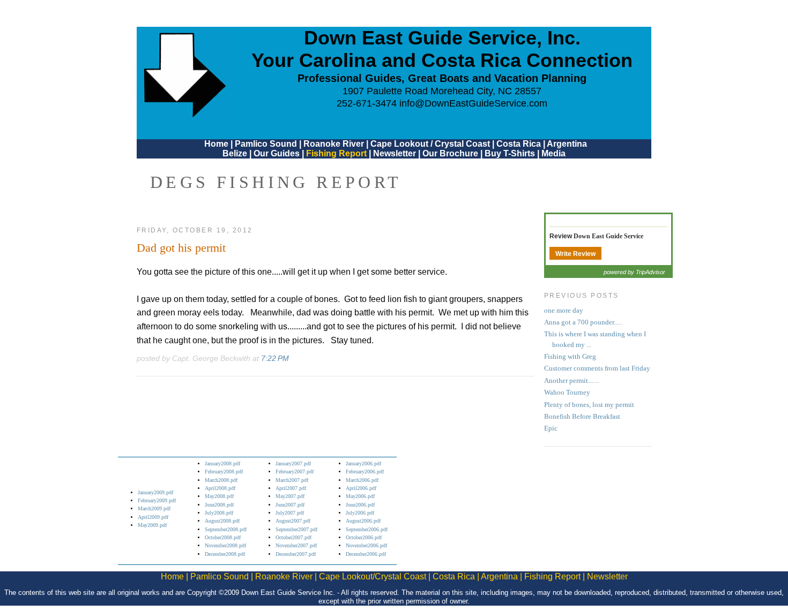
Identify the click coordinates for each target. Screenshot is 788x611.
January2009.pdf (155, 492)
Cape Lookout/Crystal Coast (372, 576)
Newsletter (394, 153)
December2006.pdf (366, 554)
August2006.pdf (363, 521)
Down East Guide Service (608, 236)
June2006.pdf (360, 505)
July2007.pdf (290, 513)
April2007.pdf (291, 488)
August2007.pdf (293, 521)
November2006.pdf (366, 545)
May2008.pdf (219, 496)
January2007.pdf (293, 463)
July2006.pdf (360, 513)
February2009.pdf (157, 500)
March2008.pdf (221, 480)
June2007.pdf (290, 505)
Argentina (567, 143)
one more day (563, 310)
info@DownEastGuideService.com (473, 103)
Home (216, 143)
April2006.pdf (361, 488)
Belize (234, 153)
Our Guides (277, 153)
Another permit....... (571, 380)
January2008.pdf (222, 463)
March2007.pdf (292, 480)
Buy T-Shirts (510, 153)
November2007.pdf (296, 545)
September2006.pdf (367, 529)
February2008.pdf (224, 471)
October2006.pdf (364, 537)
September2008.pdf (226, 529)
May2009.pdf (152, 525)
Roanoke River (333, 143)
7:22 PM (275, 358)
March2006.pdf (362, 480)
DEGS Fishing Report (276, 182)
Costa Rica (518, 143)
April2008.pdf (220, 488)
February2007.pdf (295, 471)
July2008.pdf (219, 513)
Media (553, 153)
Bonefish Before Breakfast (582, 416)
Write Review (575, 254)
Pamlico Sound (266, 143)
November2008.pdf (225, 545)
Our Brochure (450, 153)
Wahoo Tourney (567, 392)
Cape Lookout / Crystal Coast (430, 143)
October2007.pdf (293, 537)
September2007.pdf (296, 529)
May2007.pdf (290, 496)
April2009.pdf (153, 517)
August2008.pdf (222, 521)
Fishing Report (337, 153)
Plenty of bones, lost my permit (589, 405)
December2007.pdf (296, 554)
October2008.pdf (223, 537)
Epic (550, 428)
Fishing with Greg (570, 356)
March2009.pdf (154, 508)
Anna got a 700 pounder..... (583, 322)
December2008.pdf (225, 554)
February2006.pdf (365, 471)
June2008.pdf (219, 505)
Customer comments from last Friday (597, 368)
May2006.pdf (360, 496)
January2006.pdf (363, 463)
